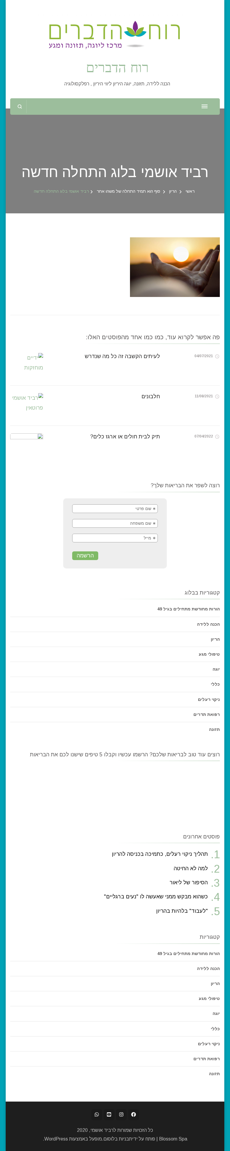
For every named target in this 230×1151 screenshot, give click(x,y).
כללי (215, 684)
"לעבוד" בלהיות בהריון (182, 911)
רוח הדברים (117, 67)
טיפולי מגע (209, 654)
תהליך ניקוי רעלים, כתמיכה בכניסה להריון (160, 854)
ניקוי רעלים (209, 699)
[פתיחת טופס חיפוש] (20, 106)
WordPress (56, 1138)
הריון (173, 191)
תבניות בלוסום (117, 1138)
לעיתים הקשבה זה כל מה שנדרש (122, 356)
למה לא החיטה (191, 868)
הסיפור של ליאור (189, 882)
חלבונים (150, 396)
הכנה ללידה (208, 624)
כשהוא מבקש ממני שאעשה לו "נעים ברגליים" (156, 897)
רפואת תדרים (206, 714)
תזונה (214, 729)
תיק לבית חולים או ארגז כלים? (125, 437)
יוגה (216, 669)
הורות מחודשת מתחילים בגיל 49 (188, 609)
